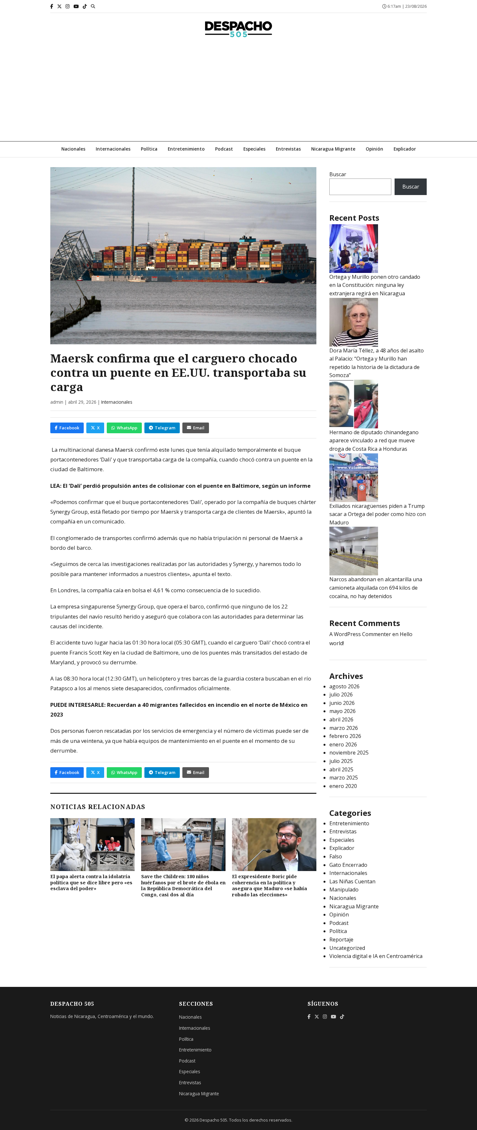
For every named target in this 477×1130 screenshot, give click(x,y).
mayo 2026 (342, 711)
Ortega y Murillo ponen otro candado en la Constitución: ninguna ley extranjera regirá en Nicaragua (374, 285)
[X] (59, 6)
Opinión (374, 149)
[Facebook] (51, 6)
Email (198, 428)
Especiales (254, 149)
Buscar (337, 174)
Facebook (69, 428)
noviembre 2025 (349, 752)
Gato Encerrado (348, 864)
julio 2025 (341, 761)
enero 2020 (343, 786)
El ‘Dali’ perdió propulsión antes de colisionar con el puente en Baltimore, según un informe (187, 485)
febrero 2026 (345, 736)
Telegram (165, 428)
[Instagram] (68, 6)
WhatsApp (127, 428)
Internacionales (113, 149)
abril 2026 (341, 719)
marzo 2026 (343, 727)
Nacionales (73, 149)
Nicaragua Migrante (333, 149)
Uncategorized (347, 948)
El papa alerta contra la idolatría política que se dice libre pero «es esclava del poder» (91, 882)
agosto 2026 (344, 686)
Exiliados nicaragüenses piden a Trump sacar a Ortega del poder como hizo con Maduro (377, 514)
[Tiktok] (85, 6)
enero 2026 (343, 744)
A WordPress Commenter (360, 634)
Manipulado (344, 889)
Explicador (405, 149)
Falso (335, 856)
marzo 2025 (343, 777)
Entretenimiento (186, 149)
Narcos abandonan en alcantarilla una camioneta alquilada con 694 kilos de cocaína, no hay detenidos (375, 587)
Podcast (224, 149)
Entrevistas (288, 149)
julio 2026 (341, 694)
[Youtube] (76, 6)
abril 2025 (341, 769)
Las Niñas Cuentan (352, 881)
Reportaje (341, 939)
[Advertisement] (238, 92)
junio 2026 (342, 702)
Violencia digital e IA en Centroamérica (375, 956)
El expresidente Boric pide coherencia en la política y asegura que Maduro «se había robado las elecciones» (269, 885)
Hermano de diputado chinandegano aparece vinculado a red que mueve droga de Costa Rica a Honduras (374, 440)
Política (149, 149)
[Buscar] (93, 6)
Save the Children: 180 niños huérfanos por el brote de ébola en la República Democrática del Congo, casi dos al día (183, 885)
